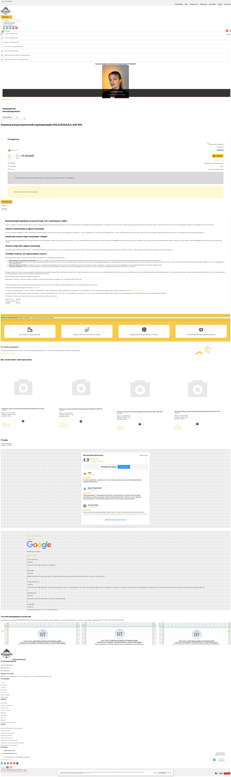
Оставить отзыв (31, 555)
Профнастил (4, 708)
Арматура (4, 703)
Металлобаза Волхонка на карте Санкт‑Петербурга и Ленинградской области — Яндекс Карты (115, 526)
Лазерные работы (6, 735)
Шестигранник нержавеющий (13, 46)
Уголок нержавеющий (11, 33)
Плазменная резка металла (9, 740)
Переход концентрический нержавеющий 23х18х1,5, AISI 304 (80, 409)
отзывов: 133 (30, 539)
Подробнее (5, 426)
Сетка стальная (5, 710)
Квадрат (3, 720)
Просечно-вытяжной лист (9, 722)
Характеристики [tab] (6, 201)
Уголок (3, 717)
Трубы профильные (6, 705)
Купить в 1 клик (219, 160)
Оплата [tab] (4, 205)
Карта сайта (4, 697)
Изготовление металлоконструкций (12, 728)
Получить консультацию (8, 353)
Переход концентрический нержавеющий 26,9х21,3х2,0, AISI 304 (140, 412)
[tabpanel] (115, 250)
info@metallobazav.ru (10, 26)
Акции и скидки (5, 694)
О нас (2, 682)
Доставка (212, 4)
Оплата (3, 687)
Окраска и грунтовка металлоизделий (12, 743)
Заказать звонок (8, 24)
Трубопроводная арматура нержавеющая (17, 55)
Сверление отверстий (8, 733)
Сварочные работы (7, 738)
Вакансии (203, 4)
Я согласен (162, 772)
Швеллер (3, 715)
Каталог (6, 17)
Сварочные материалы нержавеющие (16, 59)
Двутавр (3, 712)
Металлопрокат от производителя (13, 660)
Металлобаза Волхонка (34, 536)
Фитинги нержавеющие (11, 50)
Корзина (8, 31)
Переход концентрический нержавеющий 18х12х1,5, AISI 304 (23, 408)
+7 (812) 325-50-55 (137, 290)
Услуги (220, 4)
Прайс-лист (194, 4)
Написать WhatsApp (221, 759)
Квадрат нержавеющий (11, 42)
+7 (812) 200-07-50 (9, 23)
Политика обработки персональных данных (14, 771)
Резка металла (5, 730)
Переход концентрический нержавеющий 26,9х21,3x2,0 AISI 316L (197, 411)
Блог (186, 4)
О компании (179, 4)
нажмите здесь (87, 773)
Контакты (3, 692)
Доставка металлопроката (9, 745)
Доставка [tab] (4, 208)
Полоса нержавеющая (11, 38)
